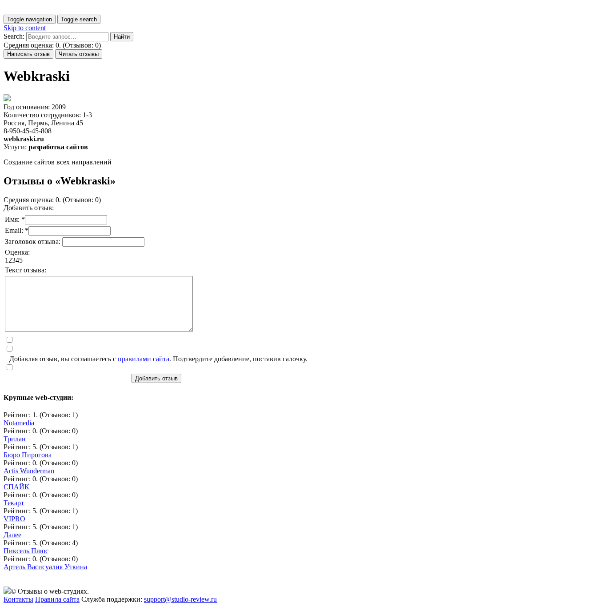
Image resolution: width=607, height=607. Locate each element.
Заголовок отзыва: (33, 241)
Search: (14, 36)
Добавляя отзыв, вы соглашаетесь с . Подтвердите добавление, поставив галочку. (158, 359)
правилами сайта (143, 359)
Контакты (18, 599)
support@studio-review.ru (180, 599)
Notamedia (19, 423)
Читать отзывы (79, 54)
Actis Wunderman (29, 471)
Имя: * (15, 219)
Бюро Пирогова (28, 455)
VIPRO (14, 519)
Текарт (14, 503)
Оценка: (17, 252)
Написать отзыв (28, 54)
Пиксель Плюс (26, 551)
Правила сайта (57, 599)
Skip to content (25, 28)
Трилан (15, 439)
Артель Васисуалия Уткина (45, 567)
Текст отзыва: (25, 270)
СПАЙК (16, 487)
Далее (12, 535)
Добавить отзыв (156, 378)
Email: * (16, 230)
